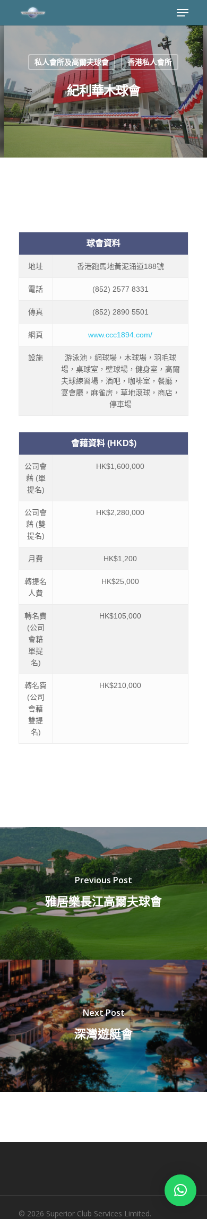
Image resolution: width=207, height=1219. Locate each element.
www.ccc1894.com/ (120, 334)
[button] (180, 1190)
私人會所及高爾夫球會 (71, 62)
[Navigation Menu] (182, 12)
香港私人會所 (149, 62)
